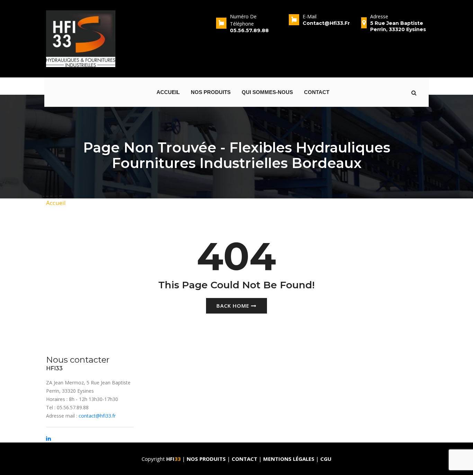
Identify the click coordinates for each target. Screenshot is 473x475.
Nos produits (211, 92)
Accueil (168, 92)
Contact (316, 92)
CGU (325, 458)
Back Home (233, 305)
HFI (173, 458)
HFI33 (54, 368)
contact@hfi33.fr (97, 415)
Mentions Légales (288, 458)
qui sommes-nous (267, 92)
